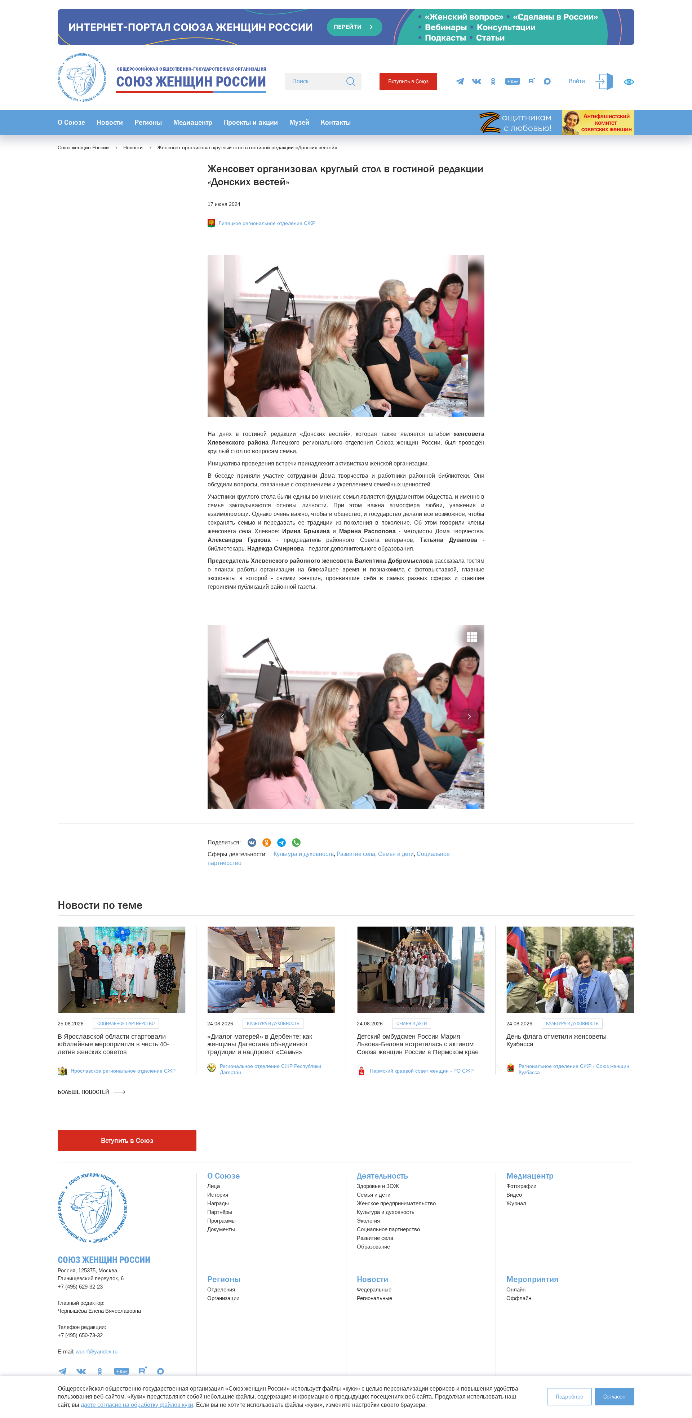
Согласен (614, 1396)
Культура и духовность (304, 854)
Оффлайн (518, 1298)
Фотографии (521, 1186)
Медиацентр (192, 122)
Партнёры (219, 1212)
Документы (221, 1229)
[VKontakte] (476, 81)
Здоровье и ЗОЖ (378, 1186)
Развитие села (356, 854)
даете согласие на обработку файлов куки (137, 1405)
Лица (213, 1186)
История (217, 1195)
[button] (223, 716)
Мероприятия (532, 1279)
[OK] (493, 81)
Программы (221, 1221)
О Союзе (71, 122)
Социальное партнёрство (126, 1023)
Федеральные (374, 1289)
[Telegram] (460, 81)
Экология (368, 1221)
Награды (218, 1203)
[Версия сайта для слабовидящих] (629, 82)
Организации (223, 1298)
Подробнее (569, 1396)
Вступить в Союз (408, 81)
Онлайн (515, 1289)
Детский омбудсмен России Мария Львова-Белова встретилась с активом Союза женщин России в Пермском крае (418, 1044)
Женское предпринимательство (396, 1203)
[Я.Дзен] (512, 81)
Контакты (336, 122)
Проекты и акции (251, 122)
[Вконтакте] (252, 842)
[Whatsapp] (296, 842)
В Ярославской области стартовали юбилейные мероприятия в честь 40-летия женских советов (113, 1044)
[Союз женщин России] (92, 1208)
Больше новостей (84, 1092)
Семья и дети (396, 854)
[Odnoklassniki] (266, 842)
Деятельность (382, 1176)
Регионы (148, 122)
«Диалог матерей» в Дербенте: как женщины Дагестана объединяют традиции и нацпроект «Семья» (259, 1044)
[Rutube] (532, 81)
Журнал (516, 1203)
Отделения (221, 1289)
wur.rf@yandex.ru (96, 1351)
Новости (110, 122)
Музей (299, 122)
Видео (514, 1195)
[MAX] (547, 81)
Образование (373, 1246)
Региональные (374, 1298)
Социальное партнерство (388, 1229)
